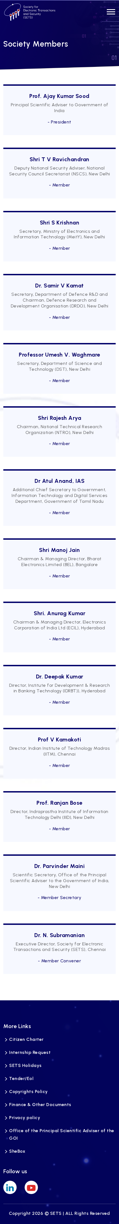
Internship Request (30, 1052)
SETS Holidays (25, 1065)
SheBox (17, 1151)
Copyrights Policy (28, 1091)
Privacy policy (24, 1117)
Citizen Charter (26, 1039)
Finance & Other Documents (40, 1104)
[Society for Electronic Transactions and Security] (29, 11)
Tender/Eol (21, 1078)
